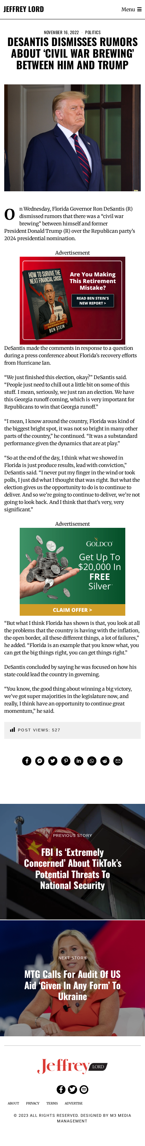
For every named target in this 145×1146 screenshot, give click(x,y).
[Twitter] (52, 761)
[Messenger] (39, 761)
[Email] (117, 761)
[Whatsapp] (91, 761)
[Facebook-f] (61, 1089)
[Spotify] (84, 1089)
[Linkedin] (78, 761)
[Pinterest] (65, 761)
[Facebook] (26, 761)
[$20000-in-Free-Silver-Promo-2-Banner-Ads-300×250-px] (72, 571)
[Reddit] (104, 761)
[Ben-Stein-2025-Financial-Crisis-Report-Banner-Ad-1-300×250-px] (72, 300)
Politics (93, 32)
